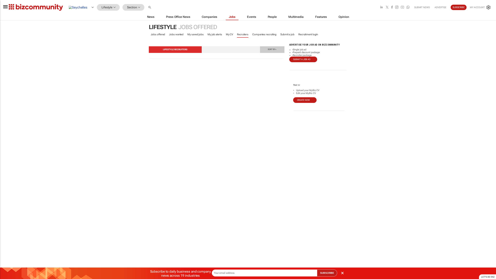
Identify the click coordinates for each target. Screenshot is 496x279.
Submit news (422, 7)
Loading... (7, 185)
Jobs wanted (176, 34)
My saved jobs (195, 34)
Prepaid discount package (306, 52)
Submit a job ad (302, 59)
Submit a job (287, 34)
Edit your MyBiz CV (306, 93)
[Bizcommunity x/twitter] (387, 7)
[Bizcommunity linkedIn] (381, 7)
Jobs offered (158, 34)
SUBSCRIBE (327, 273)
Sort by (272, 49)
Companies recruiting (264, 34)
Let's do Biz (488, 277)
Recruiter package (302, 55)
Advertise (440, 7)
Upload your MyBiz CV (307, 90)
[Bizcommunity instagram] (396, 7)
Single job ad (299, 49)
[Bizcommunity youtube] (402, 7)
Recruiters (242, 34)
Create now (303, 100)
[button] (150, 7)
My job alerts (215, 34)
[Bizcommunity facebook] (392, 7)
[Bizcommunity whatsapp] (408, 7)
